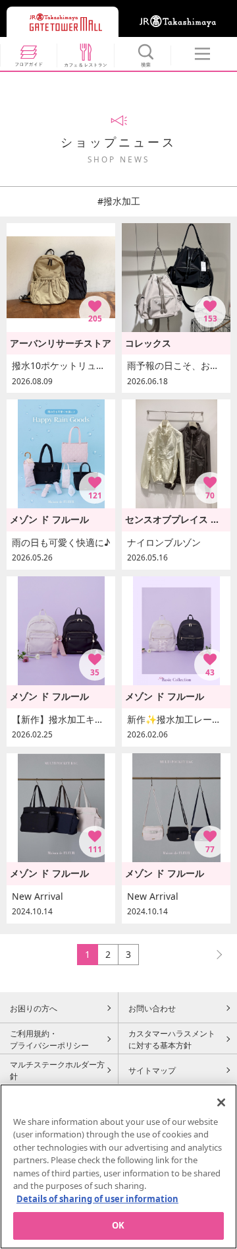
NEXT (213, 954)
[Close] (221, 1102)
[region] (118, 1166)
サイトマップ (152, 1070)
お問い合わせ (152, 1008)
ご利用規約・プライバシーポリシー (49, 1039)
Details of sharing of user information (97, 1199)
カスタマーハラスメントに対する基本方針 (171, 1039)
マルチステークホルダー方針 (57, 1070)
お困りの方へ (33, 1008)
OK (118, 1225)
